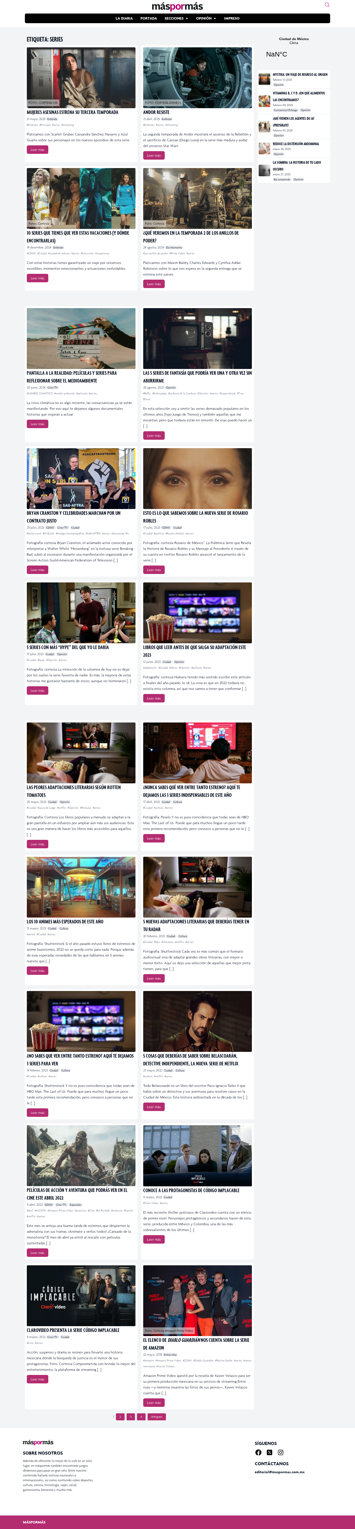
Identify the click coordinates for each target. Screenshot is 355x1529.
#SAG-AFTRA (93, 533)
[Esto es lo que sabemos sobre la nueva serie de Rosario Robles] (197, 478)
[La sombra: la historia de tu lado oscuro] (265, 170)
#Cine (91, 1210)
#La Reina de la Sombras (182, 393)
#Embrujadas (159, 393)
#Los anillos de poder (156, 253)
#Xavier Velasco (165, 1366)
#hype (41, 660)
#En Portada (103, 1210)
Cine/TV (53, 387)
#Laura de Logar (47, 807)
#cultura (159, 807)
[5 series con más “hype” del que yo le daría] (81, 612)
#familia (128, 1210)
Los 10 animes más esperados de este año (65, 921)
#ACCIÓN (41, 1210)
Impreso (232, 18)
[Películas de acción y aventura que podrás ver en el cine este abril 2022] (81, 1155)
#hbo (157, 942)
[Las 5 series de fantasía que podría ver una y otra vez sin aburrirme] (197, 338)
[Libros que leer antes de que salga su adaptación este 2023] (197, 612)
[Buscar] (327, 5)
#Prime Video (178, 253)
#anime (31, 934)
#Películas (86, 807)
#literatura (168, 942)
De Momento (174, 247)
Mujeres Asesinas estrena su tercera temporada (72, 112)
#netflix (62, 807)
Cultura (177, 802)
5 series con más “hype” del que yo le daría (68, 647)
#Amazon (149, 1360)
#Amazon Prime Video (61, 1210)
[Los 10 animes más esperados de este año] (81, 887)
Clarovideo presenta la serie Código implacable (73, 1330)
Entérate (52, 119)
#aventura (81, 1210)
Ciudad (75, 527)
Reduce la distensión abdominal (296, 143)
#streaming (68, 125)
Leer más (37, 149)
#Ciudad (42, 253)
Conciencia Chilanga (286, 110)
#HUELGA (49, 533)
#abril (30, 1210)
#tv (127, 533)
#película (197, 667)
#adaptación (150, 667)
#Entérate (33, 125)
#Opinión (203, 393)
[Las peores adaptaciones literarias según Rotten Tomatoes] (81, 752)
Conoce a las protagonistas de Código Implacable (191, 1190)
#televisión (87, 253)
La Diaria (124, 18)
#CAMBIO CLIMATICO (40, 393)
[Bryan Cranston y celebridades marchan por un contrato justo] (81, 478)
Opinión (204, 18)
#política (159, 533)
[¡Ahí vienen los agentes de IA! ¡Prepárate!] (265, 126)
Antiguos (156, 1417)
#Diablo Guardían (203, 1360)
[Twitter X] (269, 1452)
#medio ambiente (64, 393)
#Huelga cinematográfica (70, 533)
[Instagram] (280, 1452)
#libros (174, 667)
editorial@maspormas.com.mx (280, 1472)
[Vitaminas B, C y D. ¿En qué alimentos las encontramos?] (265, 101)
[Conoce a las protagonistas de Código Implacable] (197, 1155)
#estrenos (117, 1210)
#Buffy (147, 393)
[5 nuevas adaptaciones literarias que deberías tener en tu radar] (197, 887)
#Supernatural (228, 393)
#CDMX (31, 253)
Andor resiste (156, 112)
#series (56, 125)
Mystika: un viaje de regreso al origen (300, 74)
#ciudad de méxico (59, 253)
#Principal (45, 125)
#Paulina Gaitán (224, 1360)
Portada (149, 18)
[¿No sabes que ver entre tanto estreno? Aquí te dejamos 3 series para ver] (81, 1021)
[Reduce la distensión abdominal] (265, 148)
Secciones (174, 18)
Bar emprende (282, 179)
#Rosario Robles (175, 533)
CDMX (50, 527)
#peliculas (82, 393)
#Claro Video (151, 1203)
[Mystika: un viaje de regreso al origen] (265, 79)
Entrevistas (170, 1354)
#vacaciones (102, 253)
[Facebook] (258, 1452)
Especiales (75, 1204)
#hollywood (34, 533)
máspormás (34, 1522)
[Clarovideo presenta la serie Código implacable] (81, 1295)
